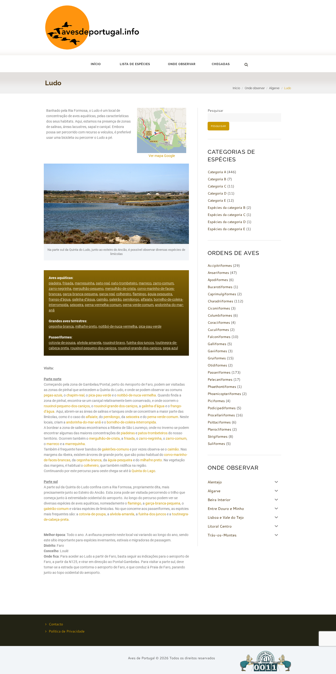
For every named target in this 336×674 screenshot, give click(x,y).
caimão (102, 299)
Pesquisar (215, 110)
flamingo (139, 294)
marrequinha (84, 283)
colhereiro (123, 294)
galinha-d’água (83, 299)
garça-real (107, 294)
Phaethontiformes (222, 386)
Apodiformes (218, 279)
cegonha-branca (61, 326)
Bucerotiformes (220, 286)
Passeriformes (219, 372)
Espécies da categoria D (227, 221)
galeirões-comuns (115, 449)
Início (96, 64)
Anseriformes (218, 272)
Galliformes (217, 343)
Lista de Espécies (135, 64)
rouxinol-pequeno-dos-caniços (93, 348)
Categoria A (217, 171)
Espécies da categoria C (226, 214)
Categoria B (217, 179)
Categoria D (217, 193)
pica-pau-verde (150, 326)
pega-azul (170, 348)
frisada (67, 283)
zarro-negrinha (60, 289)
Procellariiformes (221, 415)
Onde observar (255, 88)
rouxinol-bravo (114, 343)
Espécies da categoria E (226, 228)
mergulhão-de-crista (120, 289)
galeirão (115, 299)
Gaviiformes (217, 351)
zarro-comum (163, 283)
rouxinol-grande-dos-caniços (139, 348)
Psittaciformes (219, 422)
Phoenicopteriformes (224, 393)
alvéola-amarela (89, 343)
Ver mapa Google (162, 156)
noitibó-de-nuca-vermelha (117, 326)
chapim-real (75, 395)
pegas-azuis (53, 395)
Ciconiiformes (219, 308)
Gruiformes (217, 358)
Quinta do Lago (143, 471)
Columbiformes (220, 315)
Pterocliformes (219, 429)
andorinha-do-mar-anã (83, 422)
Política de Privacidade (67, 631)
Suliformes (216, 443)
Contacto (56, 624)
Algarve (274, 88)
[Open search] (246, 64)
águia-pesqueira (160, 294)
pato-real (103, 283)
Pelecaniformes (220, 379)
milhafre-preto (86, 326)
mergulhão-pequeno (88, 289)
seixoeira (76, 305)
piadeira (55, 283)
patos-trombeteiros (153, 433)
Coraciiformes (219, 322)
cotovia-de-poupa (62, 343)
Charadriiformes (220, 301)
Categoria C (217, 186)
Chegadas (221, 64)
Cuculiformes (218, 329)
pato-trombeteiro (124, 283)
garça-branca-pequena (80, 294)
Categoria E (217, 200)
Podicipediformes (222, 408)
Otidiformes (217, 365)
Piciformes (216, 400)
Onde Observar (182, 64)
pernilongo (131, 299)
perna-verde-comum (138, 305)
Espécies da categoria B (226, 207)
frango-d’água (60, 299)
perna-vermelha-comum (103, 305)
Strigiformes (218, 436)
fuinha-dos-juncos (140, 343)
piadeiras (128, 433)
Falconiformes (219, 336)
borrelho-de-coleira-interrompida (131, 422)
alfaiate (146, 299)
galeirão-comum (56, 509)
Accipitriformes (220, 265)
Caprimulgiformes (222, 294)
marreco (145, 283)
